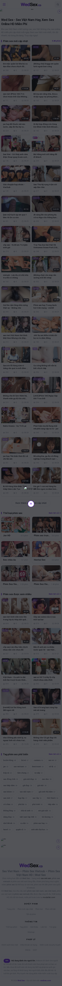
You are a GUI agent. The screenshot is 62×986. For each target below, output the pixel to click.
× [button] (31, 503)
